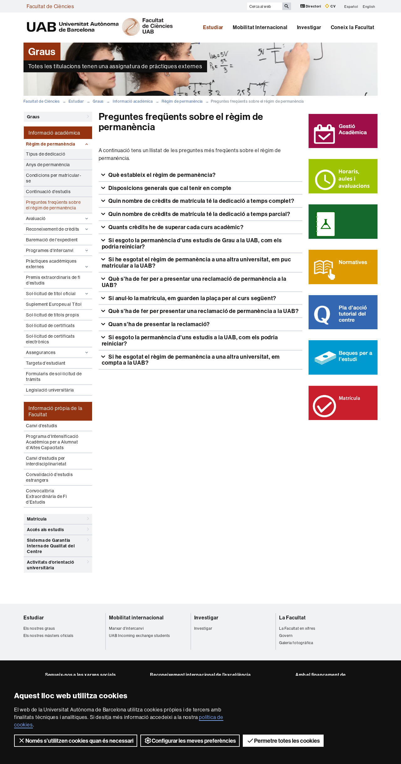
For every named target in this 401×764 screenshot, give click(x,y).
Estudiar (213, 27)
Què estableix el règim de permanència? (161, 174)
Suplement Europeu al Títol (54, 304)
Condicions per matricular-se (53, 178)
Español (351, 6)
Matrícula (37, 519)
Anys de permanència (48, 164)
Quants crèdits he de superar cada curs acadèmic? (175, 227)
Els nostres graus (39, 628)
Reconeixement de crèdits (52, 229)
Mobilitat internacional (136, 617)
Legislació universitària (50, 390)
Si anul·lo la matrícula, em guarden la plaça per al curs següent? (191, 298)
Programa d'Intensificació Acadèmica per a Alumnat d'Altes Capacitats (52, 441)
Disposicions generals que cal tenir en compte (169, 188)
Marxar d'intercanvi (126, 628)
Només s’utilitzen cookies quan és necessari (79, 740)
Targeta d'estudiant (45, 363)
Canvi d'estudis (41, 425)
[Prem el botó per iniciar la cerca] (286, 6)
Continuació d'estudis (48, 191)
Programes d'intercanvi (50, 250)
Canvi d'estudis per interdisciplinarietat (46, 461)
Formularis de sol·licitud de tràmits (53, 376)
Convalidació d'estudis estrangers (49, 477)
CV (333, 6)
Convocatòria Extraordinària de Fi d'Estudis (46, 496)
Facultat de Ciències (50, 6)
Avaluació (36, 218)
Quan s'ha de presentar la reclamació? (158, 324)
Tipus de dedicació (45, 154)
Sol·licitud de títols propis (52, 315)
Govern (286, 635)
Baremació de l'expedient (52, 240)
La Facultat (292, 617)
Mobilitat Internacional (260, 27)
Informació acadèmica (133, 101)
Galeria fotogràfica (296, 642)
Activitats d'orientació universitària (50, 565)
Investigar (309, 27)
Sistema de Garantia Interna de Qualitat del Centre (51, 545)
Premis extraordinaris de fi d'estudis (53, 280)
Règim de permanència (182, 101)
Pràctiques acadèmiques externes (51, 263)
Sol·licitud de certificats (50, 325)
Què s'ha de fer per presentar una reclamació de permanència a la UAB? (203, 311)
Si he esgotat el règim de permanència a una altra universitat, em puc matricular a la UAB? (196, 262)
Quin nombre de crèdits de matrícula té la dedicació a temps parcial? (198, 214)
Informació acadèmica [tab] (54, 133)
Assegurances (41, 352)
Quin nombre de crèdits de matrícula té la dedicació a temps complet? (200, 200)
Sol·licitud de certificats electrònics (50, 339)
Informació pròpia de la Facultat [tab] (55, 411)
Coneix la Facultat (352, 27)
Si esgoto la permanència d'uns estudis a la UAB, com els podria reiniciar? (190, 340)
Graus (98, 101)
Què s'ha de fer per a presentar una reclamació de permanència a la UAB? (194, 282)
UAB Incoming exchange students (139, 635)
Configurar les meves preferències (194, 740)
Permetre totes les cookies (287, 740)
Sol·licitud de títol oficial (51, 293)
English (369, 6)
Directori (313, 6)
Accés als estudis (45, 529)
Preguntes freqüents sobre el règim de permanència (53, 205)
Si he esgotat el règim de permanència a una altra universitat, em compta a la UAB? (191, 360)
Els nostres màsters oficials (48, 635)
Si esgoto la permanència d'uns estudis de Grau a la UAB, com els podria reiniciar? (192, 243)
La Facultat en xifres (297, 628)
